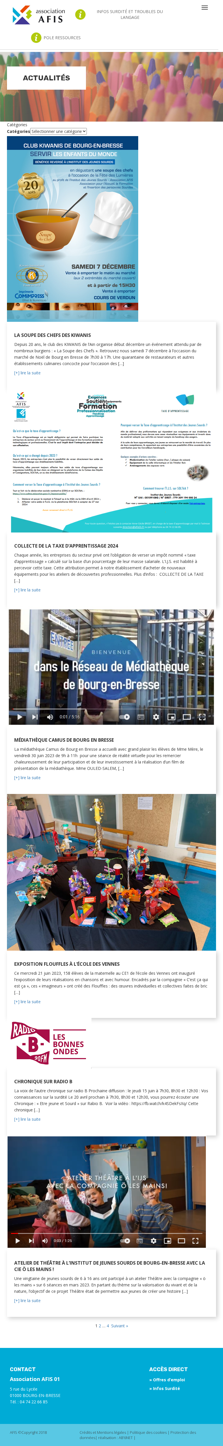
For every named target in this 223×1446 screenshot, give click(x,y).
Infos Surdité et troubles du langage (130, 14)
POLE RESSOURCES (62, 37)
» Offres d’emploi (167, 1379)
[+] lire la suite (27, 373)
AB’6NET (126, 1437)
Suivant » (119, 1325)
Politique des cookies (148, 1432)
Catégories (18, 131)
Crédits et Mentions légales (103, 1432)
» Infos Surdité (164, 1388)
